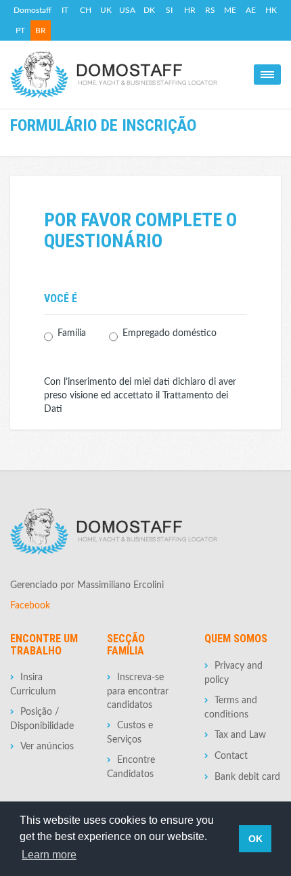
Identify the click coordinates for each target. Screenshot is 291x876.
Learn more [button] (49, 854)
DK (149, 10)
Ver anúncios (47, 746)
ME (230, 10)
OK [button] (255, 838)
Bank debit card (247, 777)
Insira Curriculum (33, 684)
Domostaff (32, 10)
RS (210, 10)
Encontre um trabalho (44, 644)
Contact (231, 756)
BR (40, 30)
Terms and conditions (230, 707)
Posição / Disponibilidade (42, 719)
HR (190, 10)
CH (85, 10)
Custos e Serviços (130, 733)
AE (251, 10)
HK (271, 10)
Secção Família (126, 644)
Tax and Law (240, 735)
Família (72, 333)
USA (127, 10)
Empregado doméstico (169, 333)
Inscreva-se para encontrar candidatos (138, 691)
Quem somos (235, 638)
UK (106, 10)
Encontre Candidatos (131, 767)
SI (169, 10)
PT (20, 30)
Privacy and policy (233, 673)
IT (65, 10)
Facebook (30, 605)
